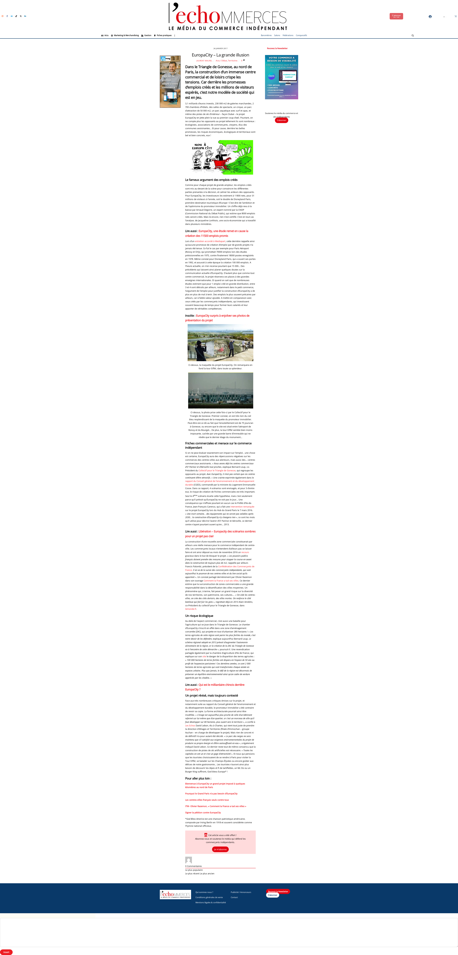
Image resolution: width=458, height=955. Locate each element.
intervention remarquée (242, 506)
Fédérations (288, 35)
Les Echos (190, 725)
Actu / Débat (221, 60)
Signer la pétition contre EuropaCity (203, 812)
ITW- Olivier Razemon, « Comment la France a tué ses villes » (215, 806)
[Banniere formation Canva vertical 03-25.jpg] (281, 98)
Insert (6, 952)
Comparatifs (301, 35)
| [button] (174, 35)
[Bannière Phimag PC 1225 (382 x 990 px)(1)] (170, 107)
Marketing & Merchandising (126, 35)
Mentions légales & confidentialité (210, 902)
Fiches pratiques (164, 35)
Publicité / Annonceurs (241, 892)
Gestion (147, 35)
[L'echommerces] (175, 898)
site (204, 656)
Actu (106, 35)
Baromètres (266, 35)
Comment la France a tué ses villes (221, 580)
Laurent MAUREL (204, 60)
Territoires (232, 60)
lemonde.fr (190, 608)
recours (245, 552)
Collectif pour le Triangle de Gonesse (217, 470)
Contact (234, 897)
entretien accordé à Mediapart (210, 241)
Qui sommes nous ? (204, 892)
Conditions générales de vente (209, 897)
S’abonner (281, 120)
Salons (277, 35)
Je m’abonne (220, 849)
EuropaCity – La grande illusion (220, 55)
